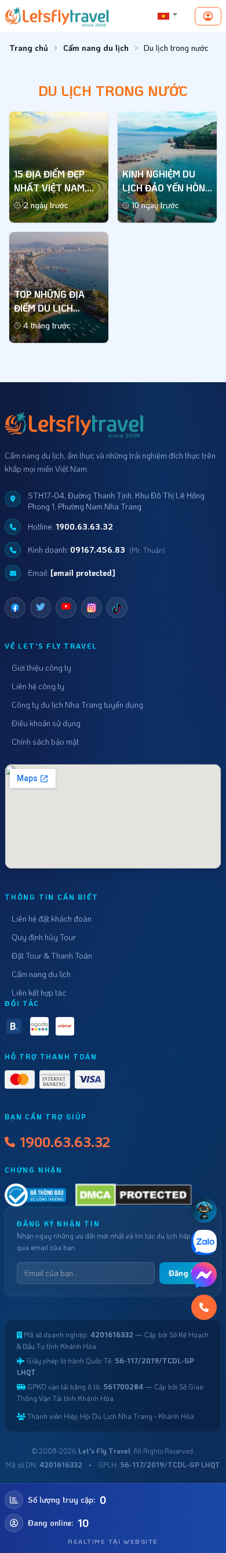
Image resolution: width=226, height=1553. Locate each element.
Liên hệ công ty (38, 686)
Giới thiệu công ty (41, 667)
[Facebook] (15, 607)
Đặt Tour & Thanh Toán (52, 955)
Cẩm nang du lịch (96, 47)
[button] (168, 16)
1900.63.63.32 (84, 526)
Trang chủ (28, 47)
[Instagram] (91, 607)
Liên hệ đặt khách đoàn (52, 918)
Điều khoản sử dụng (46, 723)
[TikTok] (117, 607)
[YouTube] (66, 607)
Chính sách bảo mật (45, 741)
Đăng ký (184, 1272)
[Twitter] (40, 607)
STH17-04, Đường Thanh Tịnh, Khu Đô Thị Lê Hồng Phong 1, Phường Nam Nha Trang (116, 501)
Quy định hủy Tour (44, 936)
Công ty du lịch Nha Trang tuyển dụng (77, 704)
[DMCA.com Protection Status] (133, 1195)
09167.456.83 (97, 549)
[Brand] (57, 16)
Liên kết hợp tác (39, 992)
